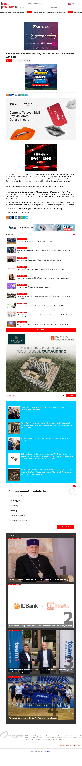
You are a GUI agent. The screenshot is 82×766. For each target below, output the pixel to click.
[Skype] (24, 95)
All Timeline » (41, 330)
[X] (13, 95)
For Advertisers (77, 745)
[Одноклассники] (7, 95)
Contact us (61, 745)
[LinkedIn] (16, 95)
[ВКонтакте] (10, 95)
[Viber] (19, 95)
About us (68, 745)
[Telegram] (27, 95)
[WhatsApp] (21, 95)
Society (9, 61)
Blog (10, 404)
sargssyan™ (48, 751)
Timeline (9, 235)
